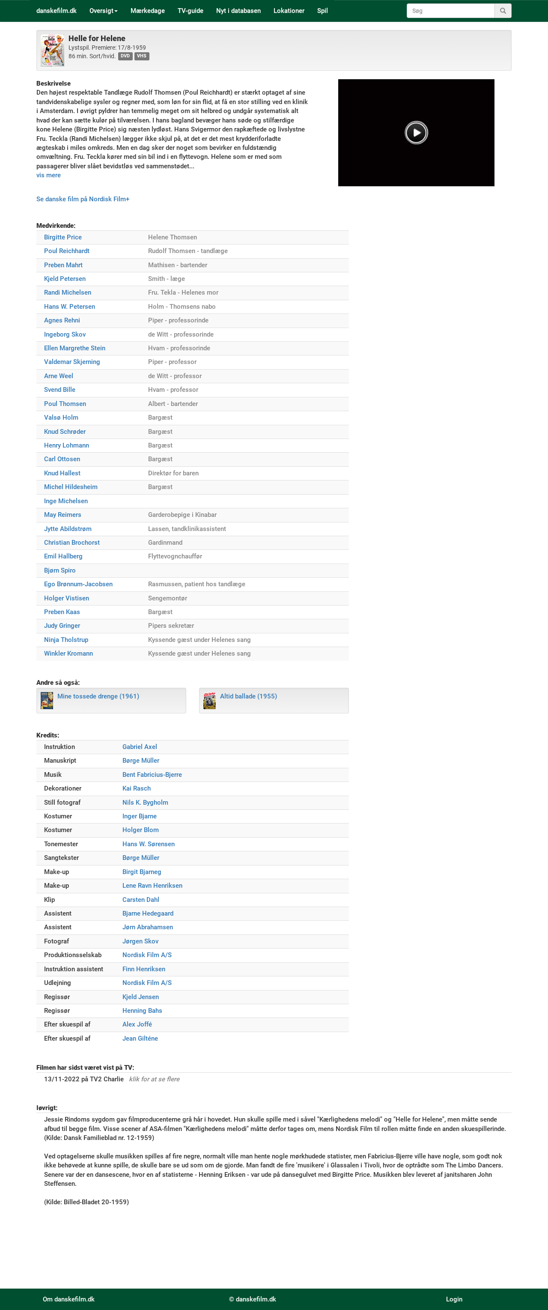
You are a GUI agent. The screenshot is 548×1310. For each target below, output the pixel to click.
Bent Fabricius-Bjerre (152, 775)
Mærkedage (148, 11)
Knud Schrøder (65, 432)
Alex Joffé (137, 1024)
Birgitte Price (63, 237)
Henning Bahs (142, 1011)
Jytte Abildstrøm (68, 529)
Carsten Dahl (140, 900)
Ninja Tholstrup (66, 640)
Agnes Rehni (62, 320)
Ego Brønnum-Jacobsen (78, 584)
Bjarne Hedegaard (147, 913)
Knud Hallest (62, 473)
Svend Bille (59, 390)
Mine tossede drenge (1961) (98, 696)
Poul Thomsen (65, 404)
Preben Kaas (62, 612)
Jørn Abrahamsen (147, 927)
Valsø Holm (61, 417)
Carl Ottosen (62, 459)
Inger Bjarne (139, 816)
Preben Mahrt (63, 265)
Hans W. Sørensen (148, 844)
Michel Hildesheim (71, 487)
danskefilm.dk (56, 11)
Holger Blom (140, 830)
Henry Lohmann (66, 445)
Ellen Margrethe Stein (74, 348)
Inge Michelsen (66, 501)
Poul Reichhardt (66, 251)
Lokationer (289, 11)
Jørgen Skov (140, 941)
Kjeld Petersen (65, 279)
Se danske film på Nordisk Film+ (82, 199)
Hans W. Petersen (69, 306)
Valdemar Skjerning (72, 362)
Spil (322, 11)
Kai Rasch (136, 788)
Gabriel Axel (139, 747)
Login (454, 1299)
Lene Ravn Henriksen (152, 885)
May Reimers (62, 515)
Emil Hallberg (63, 556)
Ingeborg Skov (65, 334)
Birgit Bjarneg (141, 872)
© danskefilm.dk (252, 1299)
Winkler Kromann (68, 653)
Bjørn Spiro (60, 570)
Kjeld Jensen (140, 997)
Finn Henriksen (143, 969)
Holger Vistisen (66, 598)
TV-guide (190, 11)
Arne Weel (58, 376)
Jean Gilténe (140, 1038)
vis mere (48, 175)
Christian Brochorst (72, 542)
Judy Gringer (62, 626)
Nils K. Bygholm (145, 802)
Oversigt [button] (101, 11)
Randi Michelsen (67, 292)
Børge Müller (140, 760)
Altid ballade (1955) (248, 696)
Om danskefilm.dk (69, 1299)
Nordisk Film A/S (147, 955)
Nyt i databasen (238, 11)
